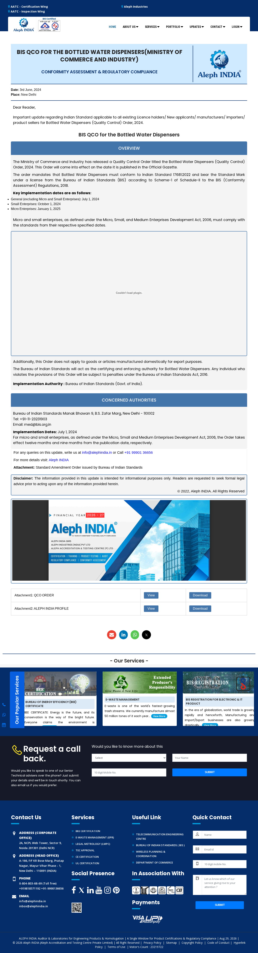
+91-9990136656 (51, 888)
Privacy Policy (153, 943)
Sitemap (172, 943)
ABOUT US (129, 26)
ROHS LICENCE (85, 862)
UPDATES (195, 26)
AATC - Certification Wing (29, 6)
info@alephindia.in (97, 453)
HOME (112, 26)
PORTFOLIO (173, 26)
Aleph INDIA (59, 460)
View (151, 595)
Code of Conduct (218, 943)
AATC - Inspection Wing (27, 11)
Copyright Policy (192, 943)
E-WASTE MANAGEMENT (122, 700)
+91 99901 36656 (138, 453)
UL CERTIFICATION (87, 855)
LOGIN (235, 26)
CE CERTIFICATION (87, 849)
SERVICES (151, 26)
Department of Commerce (154, 855)
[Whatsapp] (4, 705)
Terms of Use (116, 947)
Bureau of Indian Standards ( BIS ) (160, 838)
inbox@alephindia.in (33, 906)
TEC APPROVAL (85, 843)
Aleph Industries (135, 6)
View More (159, 716)
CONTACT (216, 26)
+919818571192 (29, 888)
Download (200, 595)
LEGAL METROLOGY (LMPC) (93, 836)
